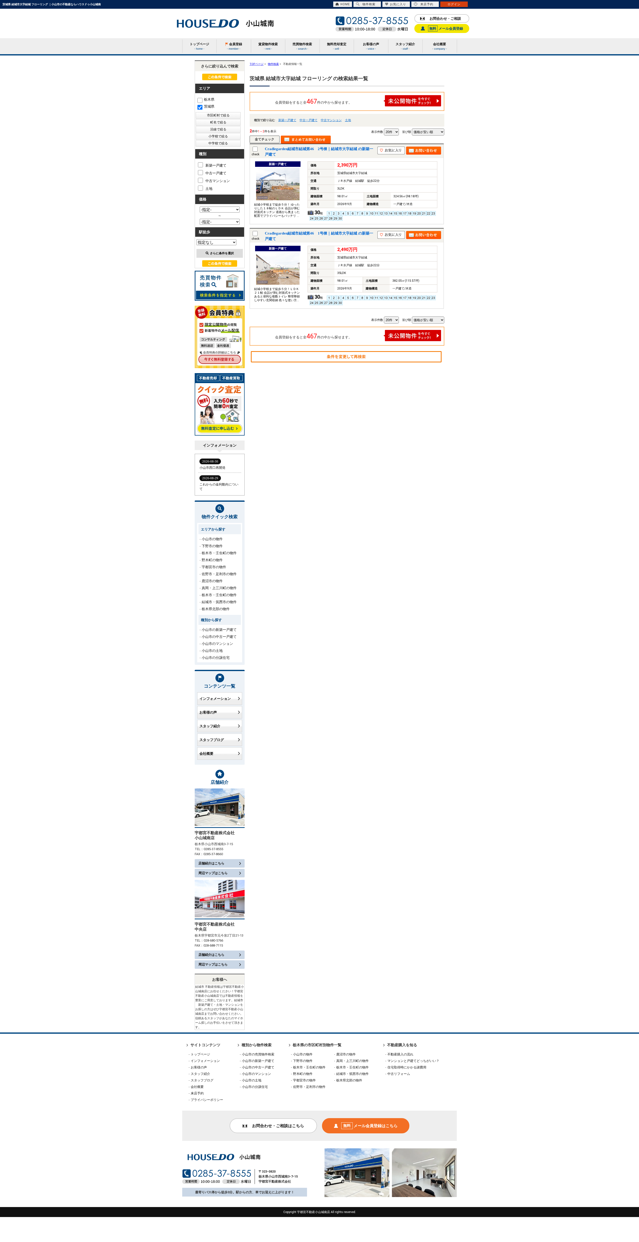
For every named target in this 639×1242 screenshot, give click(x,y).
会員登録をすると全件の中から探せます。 (313, 101)
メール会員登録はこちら (370, 1125)
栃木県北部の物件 (216, 609)
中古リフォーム (398, 1074)
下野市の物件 (212, 546)
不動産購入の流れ (400, 1054)
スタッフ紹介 (209, 726)
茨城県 (209, 106)
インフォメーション (215, 699)
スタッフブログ (211, 740)
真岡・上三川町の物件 (219, 588)
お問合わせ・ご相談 (445, 18)
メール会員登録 (446, 28)
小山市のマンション (217, 644)
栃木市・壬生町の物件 (219, 553)
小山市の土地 (212, 651)
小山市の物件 (212, 539)
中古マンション (331, 120)
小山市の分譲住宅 (216, 658)
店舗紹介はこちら (211, 863)
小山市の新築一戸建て (219, 630)
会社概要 (206, 753)
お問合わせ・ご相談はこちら (278, 1125)
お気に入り (398, 4)
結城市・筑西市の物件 (219, 602)
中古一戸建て (309, 120)
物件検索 (368, 4)
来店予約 (426, 4)
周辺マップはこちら (213, 873)
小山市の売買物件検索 (258, 1054)
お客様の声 (208, 712)
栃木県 (209, 99)
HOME (345, 4)
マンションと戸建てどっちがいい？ (413, 1061)
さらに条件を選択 (222, 253)
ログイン (454, 4)
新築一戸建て (287, 120)
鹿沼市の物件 (212, 581)
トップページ (200, 1054)
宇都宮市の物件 (214, 567)
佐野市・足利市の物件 (219, 574)
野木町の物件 (212, 560)
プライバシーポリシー (207, 1100)
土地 (348, 120)
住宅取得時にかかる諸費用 (406, 1067)
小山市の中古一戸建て (219, 637)
